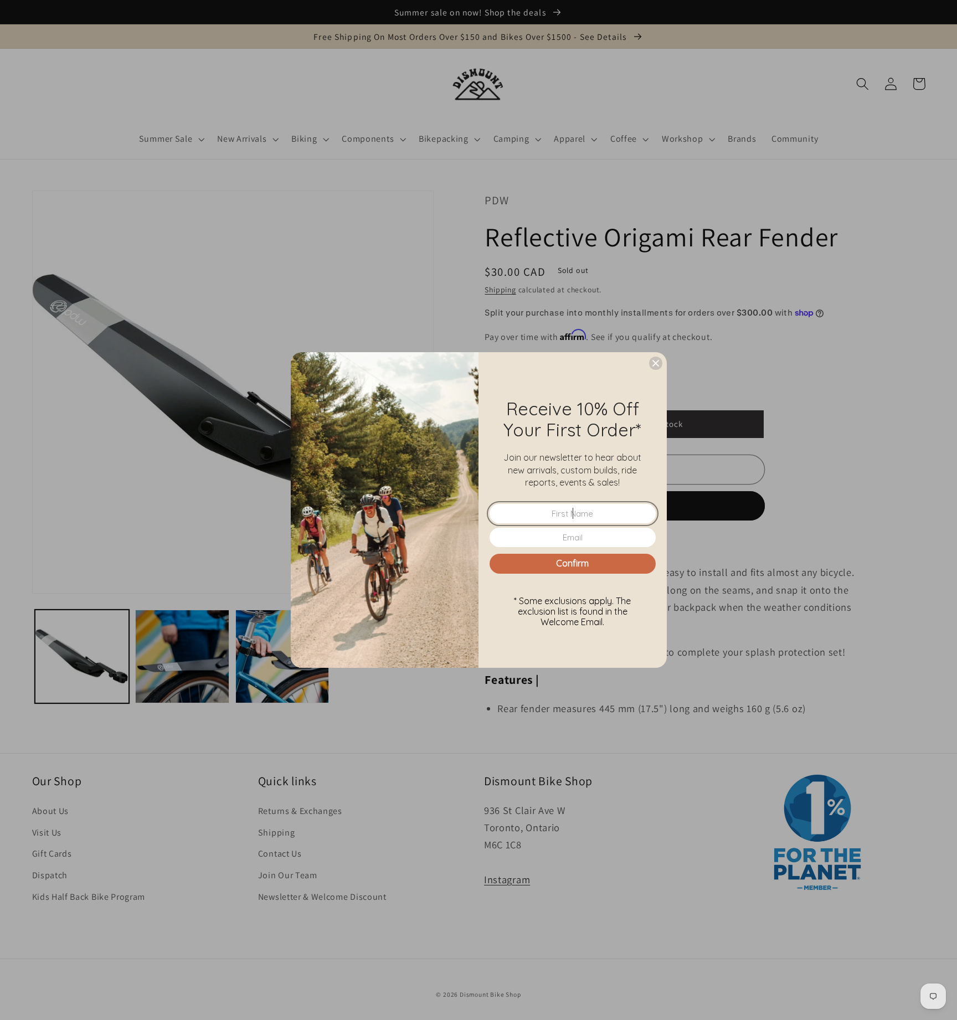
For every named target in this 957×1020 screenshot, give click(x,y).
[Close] (655, 363)
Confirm (572, 563)
